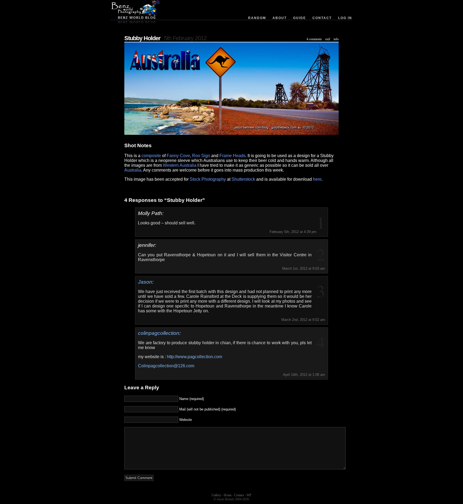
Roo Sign (201, 155)
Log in (345, 18)
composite (151, 155)
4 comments (314, 39)
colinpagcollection (158, 333)
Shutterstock (243, 179)
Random (257, 18)
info (336, 39)
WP (249, 495)
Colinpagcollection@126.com (166, 366)
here (317, 179)
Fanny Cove (178, 155)
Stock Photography (208, 179)
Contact (322, 18)
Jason (145, 282)
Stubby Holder (142, 38)
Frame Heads (232, 155)
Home (228, 495)
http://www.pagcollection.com (194, 356)
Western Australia (179, 165)
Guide (299, 18)
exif (327, 39)
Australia (132, 170)
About (279, 18)
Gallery (216, 495)
